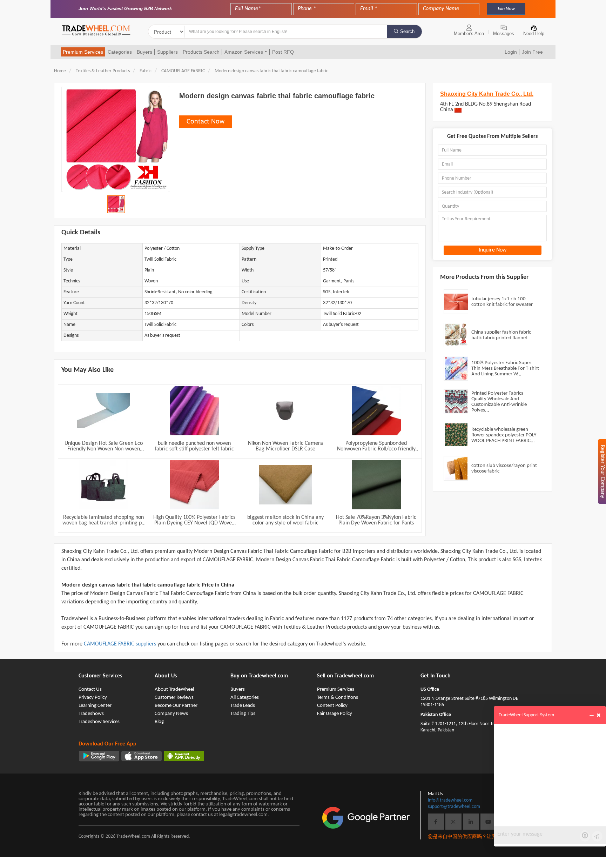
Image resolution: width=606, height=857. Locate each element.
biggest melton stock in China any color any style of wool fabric (285, 520)
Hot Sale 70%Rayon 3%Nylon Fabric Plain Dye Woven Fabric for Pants (376, 520)
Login (511, 52)
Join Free (532, 52)
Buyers (144, 52)
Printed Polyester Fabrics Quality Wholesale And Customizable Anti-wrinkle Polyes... (499, 402)
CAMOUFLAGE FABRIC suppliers (120, 644)
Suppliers (167, 52)
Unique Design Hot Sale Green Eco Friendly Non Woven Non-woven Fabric (104, 446)
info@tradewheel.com (450, 800)
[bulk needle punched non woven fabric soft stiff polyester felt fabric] (194, 411)
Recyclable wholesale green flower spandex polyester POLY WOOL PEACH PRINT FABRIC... (503, 435)
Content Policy (332, 705)
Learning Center (95, 705)
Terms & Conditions (337, 697)
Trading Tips (242, 713)
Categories (120, 52)
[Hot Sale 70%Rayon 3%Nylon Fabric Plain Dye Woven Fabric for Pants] (376, 485)
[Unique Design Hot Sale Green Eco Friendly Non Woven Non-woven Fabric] (103, 411)
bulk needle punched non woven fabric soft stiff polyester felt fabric (194, 446)
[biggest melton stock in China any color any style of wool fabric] (285, 485)
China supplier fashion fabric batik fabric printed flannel (501, 335)
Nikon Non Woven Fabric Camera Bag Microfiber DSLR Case (285, 446)
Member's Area (469, 33)
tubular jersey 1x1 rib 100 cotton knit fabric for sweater (502, 301)
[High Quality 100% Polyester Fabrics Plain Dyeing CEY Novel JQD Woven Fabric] (194, 485)
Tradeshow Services (99, 721)
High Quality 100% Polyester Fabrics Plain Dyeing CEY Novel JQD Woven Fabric (194, 520)
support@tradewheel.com (454, 806)
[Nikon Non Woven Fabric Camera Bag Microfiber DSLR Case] (285, 411)
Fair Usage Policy (334, 713)
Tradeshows (91, 713)
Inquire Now (492, 250)
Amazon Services (243, 52)
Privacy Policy (93, 697)
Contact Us (90, 689)
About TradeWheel (174, 689)
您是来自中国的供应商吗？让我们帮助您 (472, 837)
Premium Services (83, 52)
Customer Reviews (174, 697)
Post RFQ (283, 52)
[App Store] (141, 756)
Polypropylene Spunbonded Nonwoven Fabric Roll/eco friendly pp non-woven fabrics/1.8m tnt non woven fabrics (376, 446)
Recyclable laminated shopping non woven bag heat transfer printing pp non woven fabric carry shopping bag (103, 520)
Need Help (533, 33)
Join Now (506, 9)
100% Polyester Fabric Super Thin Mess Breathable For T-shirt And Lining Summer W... (505, 368)
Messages (503, 33)
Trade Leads (242, 705)
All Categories (244, 697)
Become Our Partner (176, 705)
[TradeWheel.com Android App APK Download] (183, 756)
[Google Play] (99, 756)
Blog (159, 721)
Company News (171, 713)
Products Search (201, 52)
